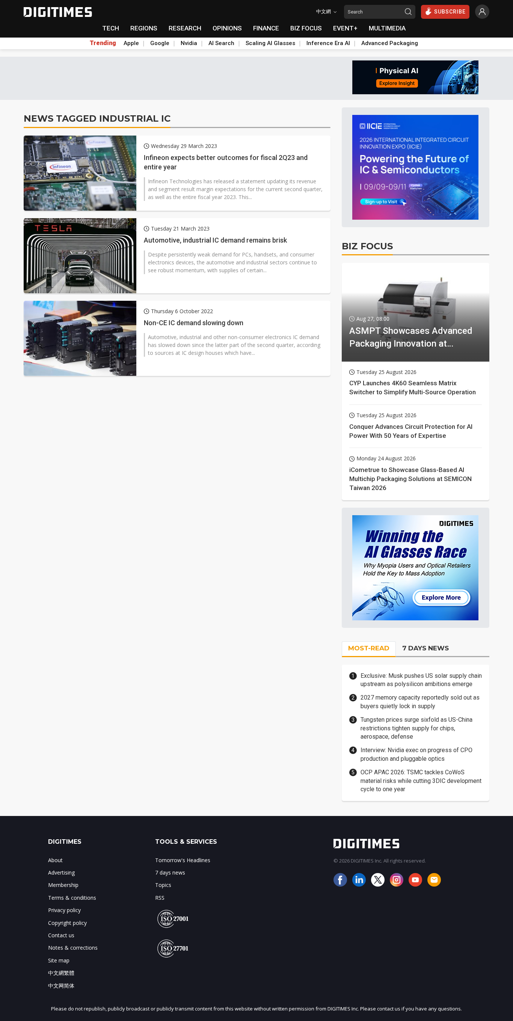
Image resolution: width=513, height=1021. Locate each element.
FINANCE (266, 28)
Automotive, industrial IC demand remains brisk (215, 240)
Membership (63, 884)
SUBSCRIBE (450, 12)
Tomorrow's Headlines (182, 860)
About (55, 860)
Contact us (61, 935)
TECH (110, 28)
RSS (159, 897)
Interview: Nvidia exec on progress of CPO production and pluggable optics (416, 754)
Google (159, 43)
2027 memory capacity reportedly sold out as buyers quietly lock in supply (420, 701)
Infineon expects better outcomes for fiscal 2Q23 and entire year (226, 162)
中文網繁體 (61, 972)
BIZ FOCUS (306, 28)
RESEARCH (185, 28)
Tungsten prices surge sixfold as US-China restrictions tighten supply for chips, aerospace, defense (416, 728)
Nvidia (189, 43)
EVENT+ (345, 28)
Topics (163, 884)
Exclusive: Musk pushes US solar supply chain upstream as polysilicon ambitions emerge (421, 680)
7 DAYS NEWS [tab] (425, 648)
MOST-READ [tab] (368, 648)
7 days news (170, 872)
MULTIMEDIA (387, 28)
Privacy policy (64, 910)
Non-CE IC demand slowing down (193, 323)
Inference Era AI (328, 43)
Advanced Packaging (389, 43)
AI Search (221, 43)
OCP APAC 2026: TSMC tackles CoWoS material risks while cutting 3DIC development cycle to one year (421, 781)
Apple (131, 43)
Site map (58, 960)
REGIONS (143, 28)
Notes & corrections (73, 947)
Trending (103, 43)
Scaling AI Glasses (270, 43)
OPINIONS (227, 28)
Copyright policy (67, 922)
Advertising (61, 872)
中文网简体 (61, 985)
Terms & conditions (72, 897)
